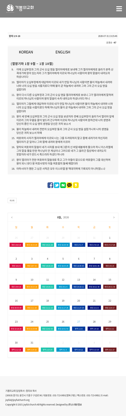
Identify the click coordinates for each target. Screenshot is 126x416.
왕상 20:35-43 (16, 307)
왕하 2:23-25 (47, 349)
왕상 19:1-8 (110, 265)
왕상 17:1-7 (78, 244)
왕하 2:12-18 (16, 349)
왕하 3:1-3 (63, 349)
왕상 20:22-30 (94, 286)
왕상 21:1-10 (32, 307)
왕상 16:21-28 (47, 244)
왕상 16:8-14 (16, 244)
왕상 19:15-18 (32, 286)
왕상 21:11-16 (47, 307)
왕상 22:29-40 (32, 328)
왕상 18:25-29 (63, 265)
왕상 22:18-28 (16, 328)
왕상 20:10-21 (78, 286)
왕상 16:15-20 (32, 244)
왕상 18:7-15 (32, 265)
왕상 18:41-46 (94, 265)
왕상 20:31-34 (109, 286)
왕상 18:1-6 (16, 265)
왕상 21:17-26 (63, 307)
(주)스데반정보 (75, 404)
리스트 (12, 200)
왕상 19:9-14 (16, 286)
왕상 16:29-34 (63, 244)
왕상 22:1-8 (94, 307)
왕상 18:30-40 (78, 265)
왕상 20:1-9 (63, 286)
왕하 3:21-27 (110, 349)
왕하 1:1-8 (78, 328)
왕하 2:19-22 (32, 349)
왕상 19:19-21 (47, 286)
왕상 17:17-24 (109, 244)
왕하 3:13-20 (94, 349)
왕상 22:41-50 (47, 328)
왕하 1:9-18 (94, 328)
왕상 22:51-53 (63, 328)
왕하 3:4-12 (78, 349)
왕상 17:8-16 (94, 244)
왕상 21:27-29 (78, 307)
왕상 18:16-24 (47, 265)
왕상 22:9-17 (110, 307)
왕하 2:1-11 (110, 328)
